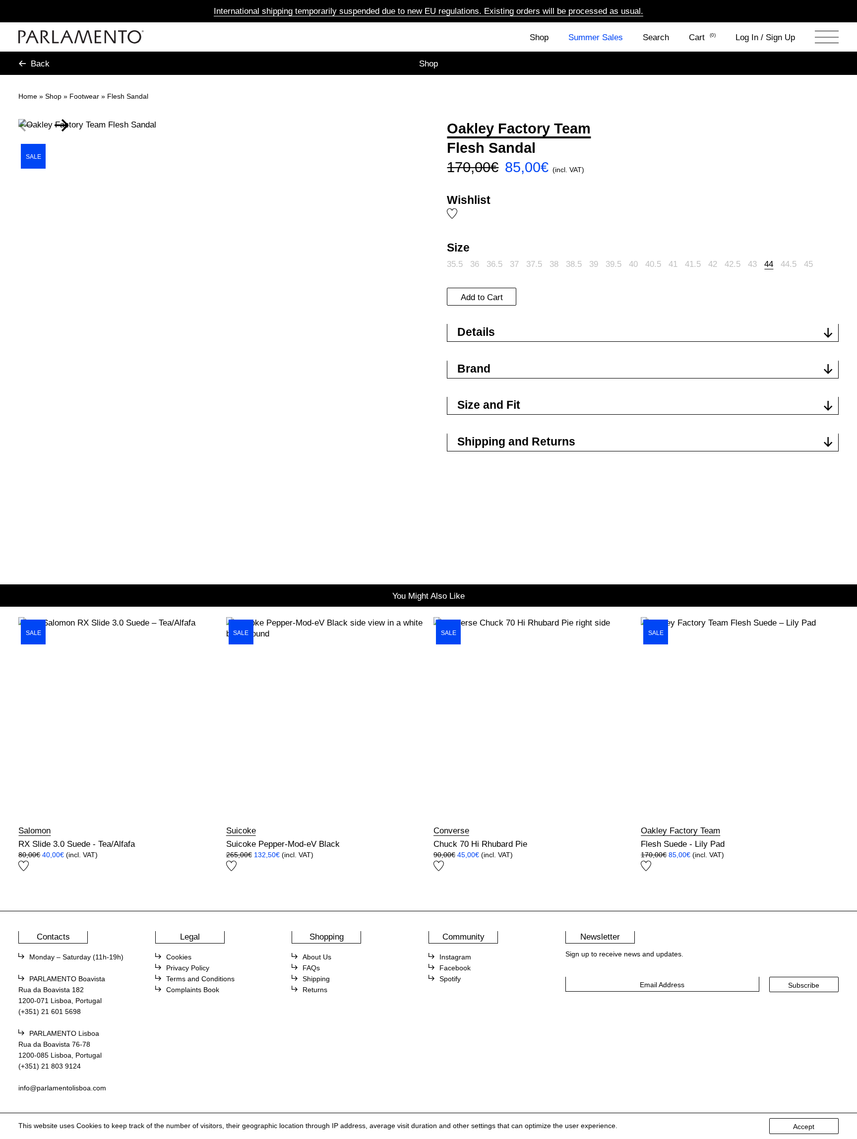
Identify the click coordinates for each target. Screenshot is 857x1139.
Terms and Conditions (200, 979)
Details (476, 331)
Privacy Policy (187, 968)
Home (27, 96)
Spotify (450, 979)
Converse (451, 830)
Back (40, 63)
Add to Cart (482, 297)
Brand (473, 368)
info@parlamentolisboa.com (62, 1088)
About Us (317, 957)
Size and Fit (488, 404)
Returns (315, 990)
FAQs (311, 968)
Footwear (84, 96)
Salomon (34, 830)
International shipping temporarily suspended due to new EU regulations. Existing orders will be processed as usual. (428, 11)
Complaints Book (192, 990)
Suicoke (241, 830)
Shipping (316, 979)
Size (458, 247)
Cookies (178, 957)
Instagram (455, 957)
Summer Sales (595, 37)
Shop (539, 37)
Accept (803, 1127)
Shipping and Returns (516, 441)
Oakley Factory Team (519, 128)
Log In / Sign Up (765, 37)
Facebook (455, 968)
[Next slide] (62, 125)
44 (768, 264)
